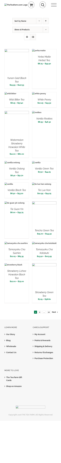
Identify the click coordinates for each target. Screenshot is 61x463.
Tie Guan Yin (16, 209)
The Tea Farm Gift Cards (14, 378)
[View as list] (33, 37)
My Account (39, 334)
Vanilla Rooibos (44, 118)
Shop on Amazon (14, 386)
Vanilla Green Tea (44, 168)
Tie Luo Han (44, 190)
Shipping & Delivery (43, 346)
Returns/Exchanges (43, 352)
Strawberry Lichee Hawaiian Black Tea (16, 274)
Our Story (10, 334)
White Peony (44, 99)
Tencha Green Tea (44, 230)
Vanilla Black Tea (17, 190)
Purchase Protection (43, 358)
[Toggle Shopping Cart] (31, 5)
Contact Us (11, 352)
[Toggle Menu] (54, 5)
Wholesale (11, 346)
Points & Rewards (42, 340)
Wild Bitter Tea (16, 99)
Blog (8, 340)
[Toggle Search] (43, 5)
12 (49, 312)
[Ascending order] (46, 21)
